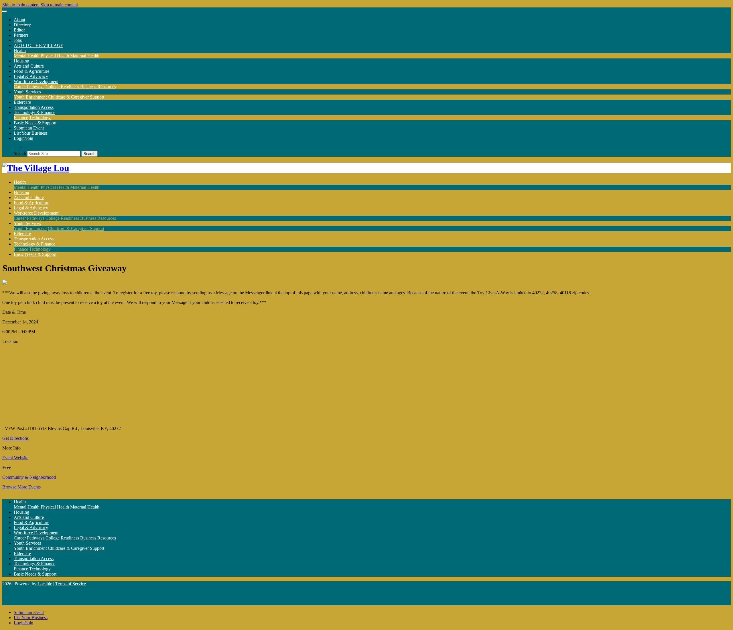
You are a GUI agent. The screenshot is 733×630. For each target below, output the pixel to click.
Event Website (15, 457)
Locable (45, 583)
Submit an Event (29, 127)
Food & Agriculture (31, 71)
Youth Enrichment (30, 97)
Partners (21, 35)
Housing (21, 60)
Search (20, 153)
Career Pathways (29, 86)
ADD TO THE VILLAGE (38, 45)
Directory (22, 24)
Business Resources (98, 86)
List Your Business (31, 133)
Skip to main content (21, 4)
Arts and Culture (29, 66)
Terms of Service (70, 583)
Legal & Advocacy (31, 76)
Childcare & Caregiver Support (76, 97)
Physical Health (55, 55)
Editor (19, 30)
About (19, 19)
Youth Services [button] (27, 91)
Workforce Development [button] (36, 81)
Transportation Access (34, 107)
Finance (21, 117)
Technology (40, 117)
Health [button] (20, 50)
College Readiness (63, 86)
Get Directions (15, 438)
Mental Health (27, 55)
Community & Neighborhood (29, 477)
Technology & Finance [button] (34, 112)
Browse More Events (21, 486)
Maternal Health (84, 55)
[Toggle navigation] (4, 11)
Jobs (18, 40)
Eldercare (22, 102)
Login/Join (23, 138)
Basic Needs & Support (35, 122)
